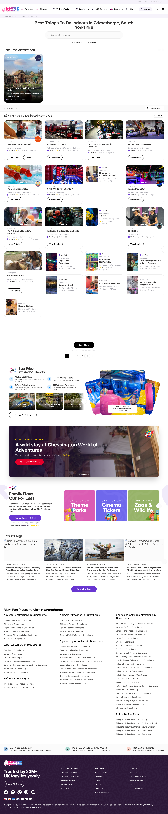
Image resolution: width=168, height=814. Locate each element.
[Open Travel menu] (123, 9)
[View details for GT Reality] (145, 228)
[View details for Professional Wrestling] (145, 141)
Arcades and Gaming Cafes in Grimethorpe (134, 623)
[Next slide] (163, 49)
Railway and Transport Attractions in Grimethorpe (81, 661)
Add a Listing (143, 2)
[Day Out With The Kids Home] (10, 9)
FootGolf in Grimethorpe (126, 649)
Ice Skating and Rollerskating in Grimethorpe (135, 660)
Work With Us (156, 2)
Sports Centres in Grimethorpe (129, 697)
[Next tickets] (84, 401)
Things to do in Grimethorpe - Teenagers (133, 734)
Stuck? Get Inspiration (69, 780)
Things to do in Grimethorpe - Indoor (19, 684)
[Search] (157, 9)
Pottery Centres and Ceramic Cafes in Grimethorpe (138, 686)
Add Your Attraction (137, 780)
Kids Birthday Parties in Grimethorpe (131, 675)
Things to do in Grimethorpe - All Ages (132, 719)
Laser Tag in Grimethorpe (127, 678)
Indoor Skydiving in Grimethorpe (130, 664)
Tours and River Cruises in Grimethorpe (76, 679)
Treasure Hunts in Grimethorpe (73, 683)
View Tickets (77, 43)
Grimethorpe (32, 16)
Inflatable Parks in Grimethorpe (129, 671)
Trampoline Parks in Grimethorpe (130, 704)
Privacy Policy (135, 784)
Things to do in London (69, 772)
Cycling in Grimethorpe (126, 642)
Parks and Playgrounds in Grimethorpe (20, 635)
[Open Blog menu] (136, 9)
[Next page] (101, 356)
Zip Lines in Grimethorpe (14, 639)
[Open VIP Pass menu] (107, 9)
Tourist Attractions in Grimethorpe (74, 676)
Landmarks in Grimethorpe (71, 654)
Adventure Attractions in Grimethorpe (25, 615)
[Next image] (39, 130)
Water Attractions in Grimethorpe (22, 644)
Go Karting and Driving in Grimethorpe (132, 653)
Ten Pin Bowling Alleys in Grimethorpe (132, 700)
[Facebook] (6, 792)
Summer (29, 9)
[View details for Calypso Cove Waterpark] (23, 141)
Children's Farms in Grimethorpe (73, 624)
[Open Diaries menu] (89, 9)
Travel (117, 9)
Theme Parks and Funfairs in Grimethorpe (77, 672)
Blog (132, 9)
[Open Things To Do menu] (72, 9)
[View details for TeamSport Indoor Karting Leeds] (64, 228)
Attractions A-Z (66, 784)
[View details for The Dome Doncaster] (23, 184)
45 (95, 356)
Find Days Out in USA (103, 792)
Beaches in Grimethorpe (14, 650)
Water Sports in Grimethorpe (16, 672)
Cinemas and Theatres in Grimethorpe (132, 631)
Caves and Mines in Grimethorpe (74, 650)
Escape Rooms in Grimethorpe (129, 645)
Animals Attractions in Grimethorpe (80, 615)
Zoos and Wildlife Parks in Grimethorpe (76, 635)
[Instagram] (26, 792)
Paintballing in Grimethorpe (127, 682)
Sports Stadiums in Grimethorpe (73, 665)
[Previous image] (7, 130)
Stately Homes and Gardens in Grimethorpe (78, 668)
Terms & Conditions (137, 788)
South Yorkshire (19, 16)
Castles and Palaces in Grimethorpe (75, 646)
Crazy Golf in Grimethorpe (127, 638)
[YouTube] (33, 792)
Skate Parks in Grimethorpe (128, 689)
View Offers (91, 43)
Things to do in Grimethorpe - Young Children (135, 727)
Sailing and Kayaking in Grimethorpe (19, 661)
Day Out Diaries (101, 772)
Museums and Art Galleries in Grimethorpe (78, 657)
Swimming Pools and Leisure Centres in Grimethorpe (26, 665)
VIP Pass (100, 9)
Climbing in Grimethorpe (14, 624)
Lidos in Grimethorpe (13, 657)
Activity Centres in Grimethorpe (17, 620)
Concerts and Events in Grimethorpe (131, 634)
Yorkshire (7, 16)
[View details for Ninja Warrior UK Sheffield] (64, 184)
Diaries (82, 9)
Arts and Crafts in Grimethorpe (129, 627)
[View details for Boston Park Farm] (23, 273)
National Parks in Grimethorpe (16, 631)
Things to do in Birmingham (71, 776)
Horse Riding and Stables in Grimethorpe (133, 656)
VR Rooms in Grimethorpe (127, 708)
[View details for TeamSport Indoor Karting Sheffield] (104, 141)
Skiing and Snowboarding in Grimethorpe (133, 693)
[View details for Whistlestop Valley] (64, 141)
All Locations (65, 788)
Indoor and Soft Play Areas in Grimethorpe (134, 667)
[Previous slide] (159, 49)
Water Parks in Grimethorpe (15, 668)
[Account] (163, 9)
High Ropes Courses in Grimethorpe (19, 628)
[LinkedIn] (13, 792)
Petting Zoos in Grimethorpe (72, 628)
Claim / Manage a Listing (139, 776)
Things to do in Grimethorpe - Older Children (135, 730)
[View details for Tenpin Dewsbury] (145, 184)
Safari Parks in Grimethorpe (71, 631)
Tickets (43, 9)
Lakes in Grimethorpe (13, 654)
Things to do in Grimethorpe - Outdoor (20, 687)
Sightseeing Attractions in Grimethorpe (82, 641)
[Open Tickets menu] (49, 9)
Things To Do (63, 9)
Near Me (147, 9)
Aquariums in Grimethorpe (71, 620)
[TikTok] (19, 792)
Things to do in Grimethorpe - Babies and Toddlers (137, 723)
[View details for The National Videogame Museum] (23, 228)
